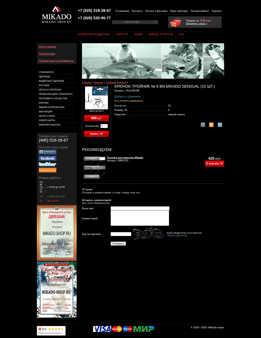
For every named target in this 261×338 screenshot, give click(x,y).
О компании (122, 11)
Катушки (44, 85)
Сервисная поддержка (94, 34)
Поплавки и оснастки (53, 98)
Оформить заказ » (196, 23)
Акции (138, 34)
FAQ (181, 34)
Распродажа (47, 53)
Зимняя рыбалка (50, 125)
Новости (122, 34)
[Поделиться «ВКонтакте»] (220, 125)
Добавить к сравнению (127, 96)
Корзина (216, 11)
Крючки (98, 82)
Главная (86, 82)
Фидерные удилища (51, 81)
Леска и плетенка (50, 90)
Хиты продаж (47, 46)
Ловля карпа (47, 120)
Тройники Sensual (116, 82)
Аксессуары (47, 116)
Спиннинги (46, 72)
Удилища (44, 76)
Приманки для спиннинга (56, 94)
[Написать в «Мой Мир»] (203, 125)
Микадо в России (160, 34)
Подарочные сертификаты (56, 60)
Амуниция (45, 112)
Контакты (137, 11)
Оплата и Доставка (156, 11)
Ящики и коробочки (51, 107)
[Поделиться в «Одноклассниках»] (211, 125)
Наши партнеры (179, 11)
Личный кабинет (200, 11)
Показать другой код (177, 235)
